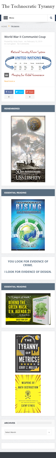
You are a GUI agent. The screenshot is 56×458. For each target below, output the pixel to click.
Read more (9, 81)
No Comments (23, 44)
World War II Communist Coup (25, 37)
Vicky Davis (18, 41)
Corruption (11, 44)
